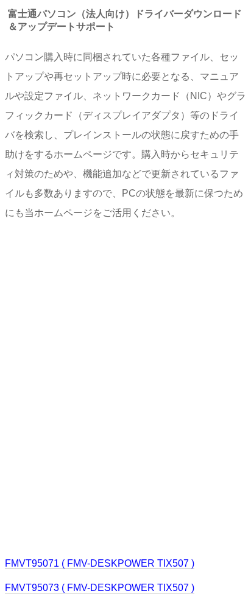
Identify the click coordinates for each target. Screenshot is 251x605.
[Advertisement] (125, 387)
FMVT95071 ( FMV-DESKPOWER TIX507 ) (99, 563)
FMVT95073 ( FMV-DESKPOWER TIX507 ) (99, 587)
